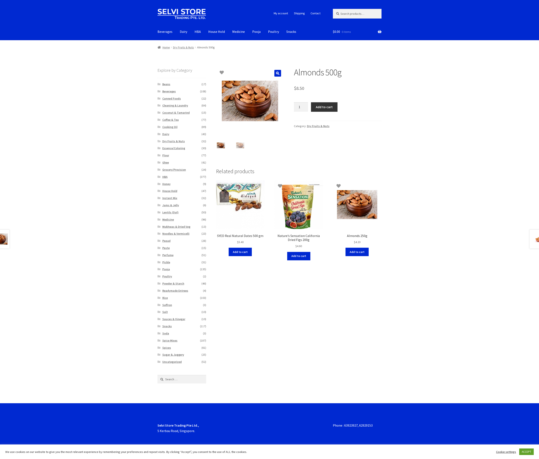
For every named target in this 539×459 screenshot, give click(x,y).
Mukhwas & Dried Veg (176, 227)
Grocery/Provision (174, 170)
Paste (166, 248)
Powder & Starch (173, 283)
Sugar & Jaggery (173, 355)
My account (281, 13)
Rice (165, 298)
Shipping (299, 13)
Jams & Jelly (170, 205)
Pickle (166, 262)
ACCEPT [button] (526, 452)
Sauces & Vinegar (173, 319)
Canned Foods (171, 98)
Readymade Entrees (175, 291)
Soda (165, 333)
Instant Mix (169, 198)
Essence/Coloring (173, 148)
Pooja (256, 31)
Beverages (164, 31)
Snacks (291, 31)
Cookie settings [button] (506, 452)
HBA (198, 31)
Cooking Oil (169, 127)
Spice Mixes (169, 340)
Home (166, 47)
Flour (165, 155)
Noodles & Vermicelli (175, 233)
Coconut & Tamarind (176, 112)
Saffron (167, 305)
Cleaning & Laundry (175, 105)
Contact (315, 13)
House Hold (216, 31)
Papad (166, 241)
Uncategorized (172, 362)
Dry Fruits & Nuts (183, 47)
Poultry (273, 31)
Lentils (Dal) (170, 212)
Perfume (167, 255)
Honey (166, 184)
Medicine (238, 31)
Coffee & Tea (170, 120)
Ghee (165, 162)
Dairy (183, 31)
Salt (165, 312)
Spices (166, 348)
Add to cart (324, 107)
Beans (166, 84)
